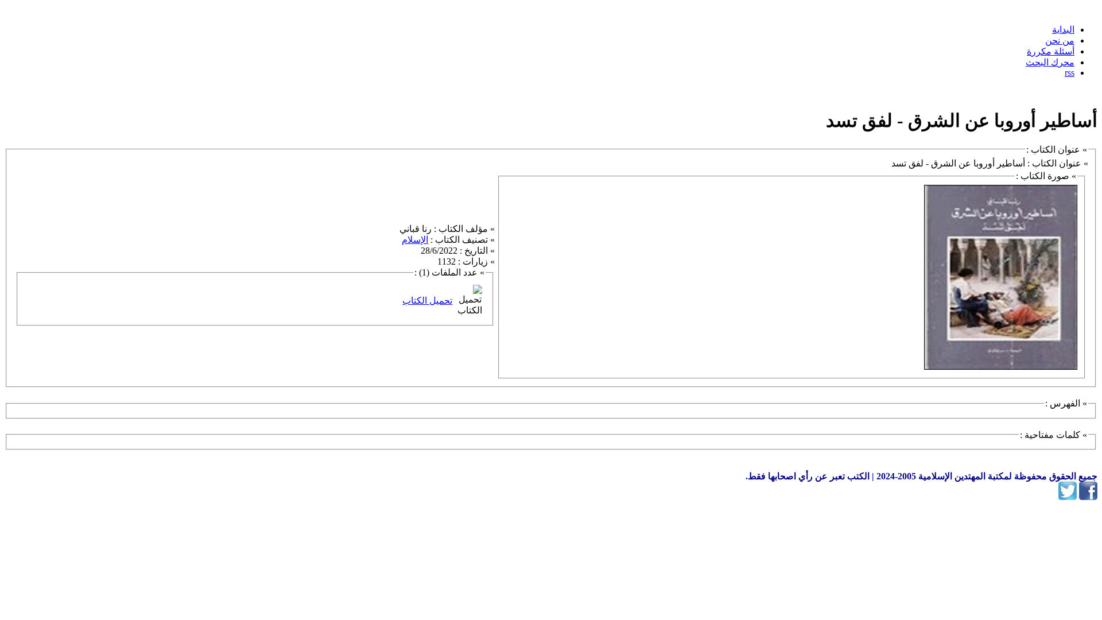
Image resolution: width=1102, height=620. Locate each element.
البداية (1063, 29)
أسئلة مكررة (1050, 51)
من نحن (1059, 40)
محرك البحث (1050, 62)
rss (1069, 73)
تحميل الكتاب (427, 300)
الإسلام (415, 240)
